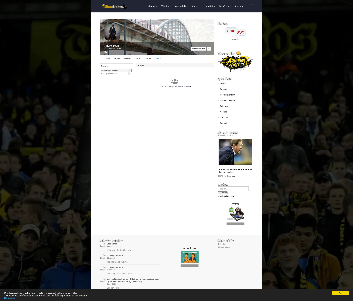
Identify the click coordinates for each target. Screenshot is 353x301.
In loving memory (115, 255)
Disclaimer (112, 244)
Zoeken (224, 193)
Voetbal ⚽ (180, 6)
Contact (223, 123)
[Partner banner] (235, 223)
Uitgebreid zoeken (226, 196)
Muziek (209, 6)
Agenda (223, 112)
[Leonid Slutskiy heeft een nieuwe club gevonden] (235, 152)
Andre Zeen (112, 45)
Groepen (224, 89)
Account (239, 6)
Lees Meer (231, 176)
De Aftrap (224, 6)
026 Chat (224, 117)
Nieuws (151, 6)
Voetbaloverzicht (227, 95)
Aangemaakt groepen (109, 70)
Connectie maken (198, 48)
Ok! (341, 293)
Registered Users (113, 48)
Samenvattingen (227, 100)
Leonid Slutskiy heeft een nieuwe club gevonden (235, 170)
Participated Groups (109, 73)
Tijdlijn (165, 6)
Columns (224, 106)
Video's (196, 6)
